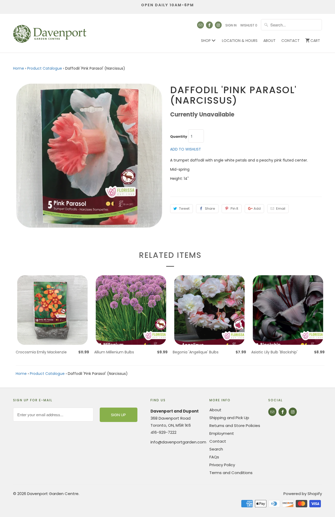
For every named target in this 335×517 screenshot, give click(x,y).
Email (280, 208)
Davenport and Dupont (174, 411)
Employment (221, 433)
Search (216, 449)
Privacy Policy (222, 465)
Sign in (231, 25)
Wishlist (248, 25)
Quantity (178, 136)
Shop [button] (206, 40)
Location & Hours (240, 40)
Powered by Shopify (302, 493)
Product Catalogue (44, 68)
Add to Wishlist (185, 149)
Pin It (234, 208)
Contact (290, 40)
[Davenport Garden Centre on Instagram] (218, 25)
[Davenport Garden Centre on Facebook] (209, 25)
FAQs (214, 457)
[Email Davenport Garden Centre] (200, 25)
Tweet (184, 208)
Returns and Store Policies (234, 425)
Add (257, 208)
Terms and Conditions (231, 472)
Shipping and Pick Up (229, 417)
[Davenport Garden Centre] (49, 31)
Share (210, 208)
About (269, 40)
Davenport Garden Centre (53, 493)
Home (18, 68)
